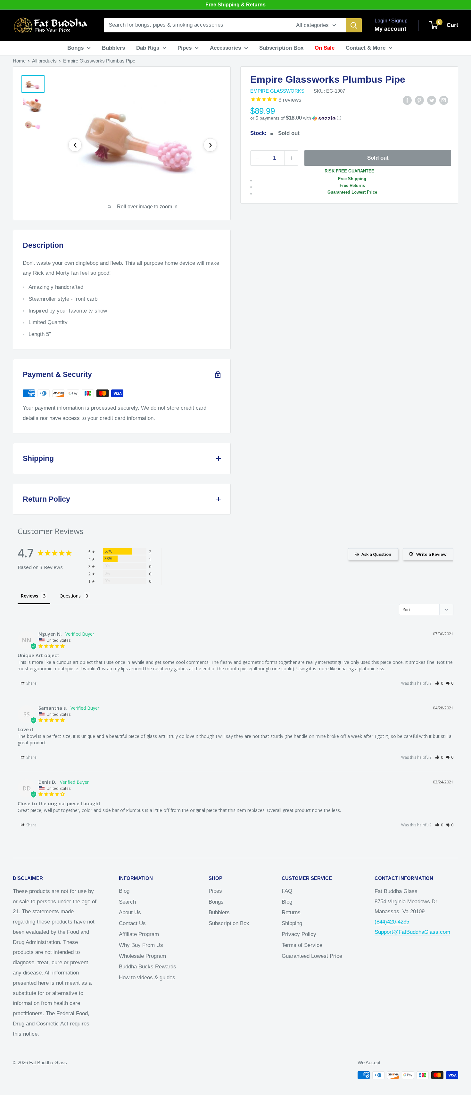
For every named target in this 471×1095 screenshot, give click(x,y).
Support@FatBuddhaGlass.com (412, 932)
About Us (130, 912)
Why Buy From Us (141, 945)
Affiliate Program (139, 934)
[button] (349, 118)
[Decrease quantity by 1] (257, 158)
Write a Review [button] (431, 554)
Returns (291, 912)
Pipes (185, 48)
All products (44, 60)
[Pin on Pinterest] (419, 100)
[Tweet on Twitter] (431, 100)
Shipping (292, 923)
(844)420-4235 (392, 922)
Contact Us (132, 923)
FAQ (287, 891)
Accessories (225, 48)
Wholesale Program (142, 956)
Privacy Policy (299, 934)
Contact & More (365, 48)
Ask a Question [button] (376, 554)
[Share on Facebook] (407, 100)
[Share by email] (443, 100)
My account (390, 29)
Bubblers (113, 48)
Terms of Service (302, 945)
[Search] (354, 25)
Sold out (378, 158)
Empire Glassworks (277, 91)
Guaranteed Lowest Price (312, 956)
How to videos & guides (147, 977)
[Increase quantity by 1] (291, 158)
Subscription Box (281, 48)
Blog (124, 891)
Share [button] (31, 683)
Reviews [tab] (29, 596)
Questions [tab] (70, 596)
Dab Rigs (147, 48)
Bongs (75, 48)
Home (19, 60)
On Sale (325, 48)
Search (127, 902)
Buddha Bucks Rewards (147, 967)
